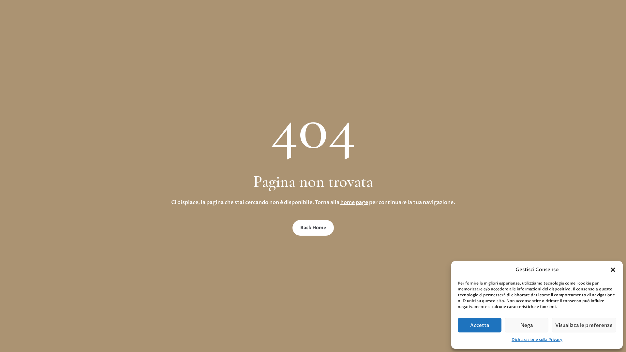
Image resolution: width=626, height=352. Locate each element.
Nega (526, 325)
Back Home (313, 228)
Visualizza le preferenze (584, 325)
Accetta (479, 325)
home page (354, 202)
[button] (613, 270)
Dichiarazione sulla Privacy (537, 339)
